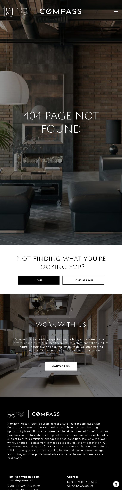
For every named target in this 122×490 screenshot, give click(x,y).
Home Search (83, 280)
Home (39, 280)
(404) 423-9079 (29, 485)
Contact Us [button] (61, 366)
